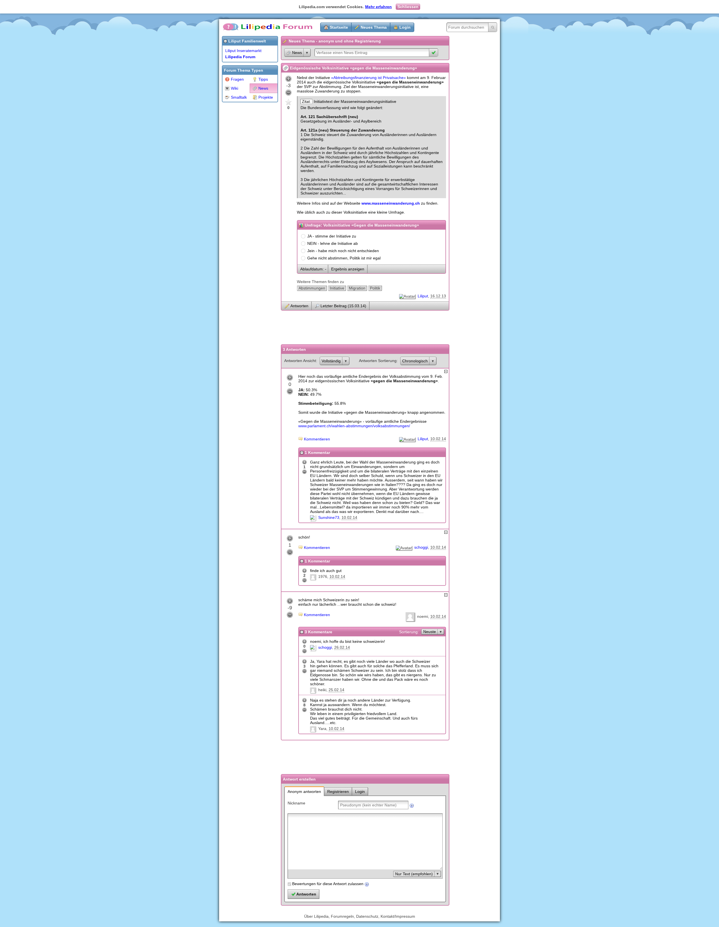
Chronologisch (415, 361)
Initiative (337, 288)
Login (405, 27)
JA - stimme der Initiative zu (331, 236)
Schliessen (407, 6)
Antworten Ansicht (300, 360)
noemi (422, 616)
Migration (357, 288)
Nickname (296, 803)
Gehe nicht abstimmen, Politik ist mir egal (344, 258)
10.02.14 (438, 439)
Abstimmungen (312, 288)
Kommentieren (317, 439)
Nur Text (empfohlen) (414, 874)
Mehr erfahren (378, 6)
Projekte (265, 97)
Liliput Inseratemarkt (243, 50)
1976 (322, 576)
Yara (322, 728)
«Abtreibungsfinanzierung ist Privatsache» (368, 77)
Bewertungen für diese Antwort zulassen (327, 883)
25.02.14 (336, 690)
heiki (322, 690)
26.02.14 (342, 647)
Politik (375, 288)
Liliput (423, 296)
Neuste (429, 631)
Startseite (339, 27)
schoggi (421, 547)
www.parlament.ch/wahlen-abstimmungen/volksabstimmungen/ (354, 426)
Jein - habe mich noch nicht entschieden (343, 250)
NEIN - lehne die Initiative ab (332, 243)
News (263, 88)
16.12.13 (438, 296)
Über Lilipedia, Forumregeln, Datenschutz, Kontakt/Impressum (359, 916)
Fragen (237, 79)
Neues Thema (374, 27)
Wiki (234, 88)
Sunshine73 (328, 517)
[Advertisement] (244, 189)
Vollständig (331, 361)
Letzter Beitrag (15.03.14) (343, 306)
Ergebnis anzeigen (347, 269)
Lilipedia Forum (240, 57)
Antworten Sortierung (378, 360)
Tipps (263, 79)
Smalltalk (239, 97)
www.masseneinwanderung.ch (390, 203)
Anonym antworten (304, 791)
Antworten (299, 306)
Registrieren (338, 791)
